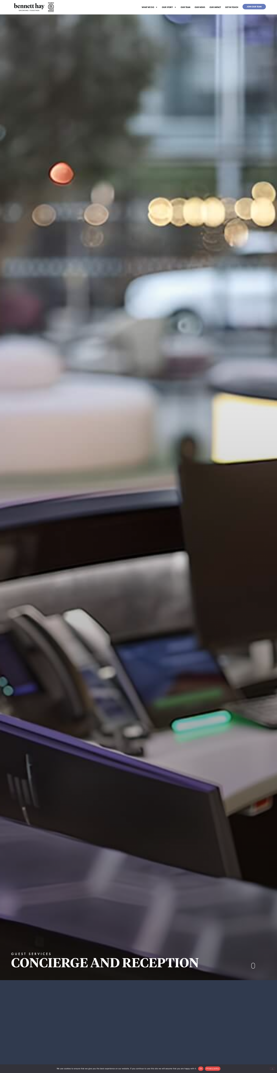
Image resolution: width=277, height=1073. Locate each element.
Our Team (185, 7)
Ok (201, 1068)
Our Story (167, 7)
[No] (272, 1068)
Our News (200, 7)
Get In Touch (231, 7)
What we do (148, 7)
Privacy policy (212, 1068)
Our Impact (215, 7)
